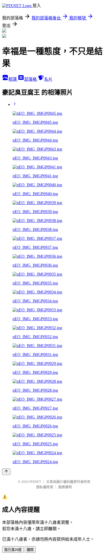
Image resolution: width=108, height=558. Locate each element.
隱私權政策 (44, 487)
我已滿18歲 (12, 550)
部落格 (31, 79)
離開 (30, 550)
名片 (48, 79)
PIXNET (35, 482)
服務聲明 (65, 487)
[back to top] (6, 471)
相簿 (13, 79)
